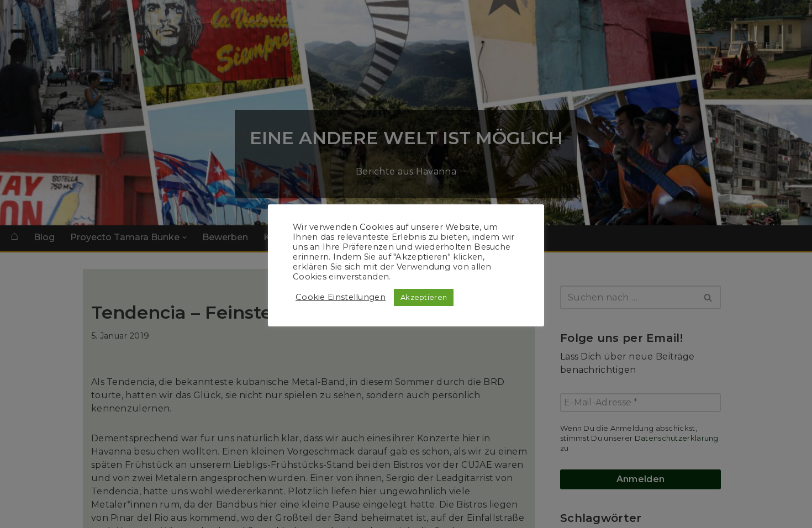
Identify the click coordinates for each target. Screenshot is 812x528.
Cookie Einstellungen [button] (341, 297)
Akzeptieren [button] (423, 297)
